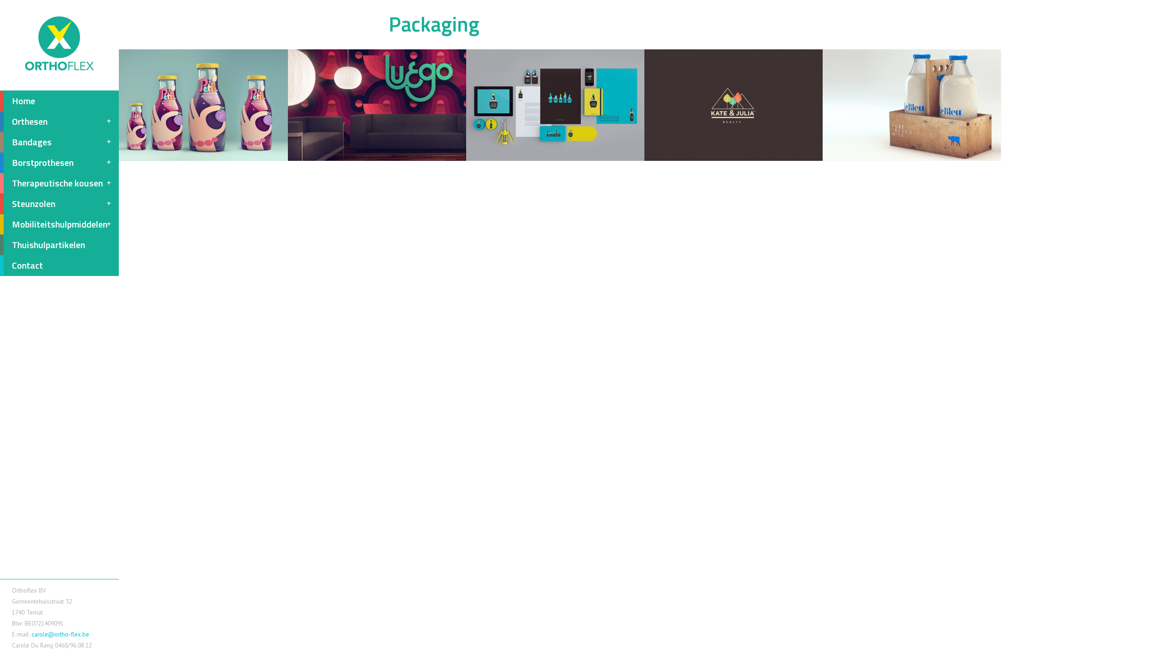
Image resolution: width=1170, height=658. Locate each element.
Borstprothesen (43, 162)
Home (23, 101)
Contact (27, 265)
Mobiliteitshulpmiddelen (59, 224)
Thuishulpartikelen (48, 245)
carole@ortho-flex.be (60, 634)
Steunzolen (33, 203)
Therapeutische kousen (57, 183)
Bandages (32, 142)
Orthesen (30, 121)
